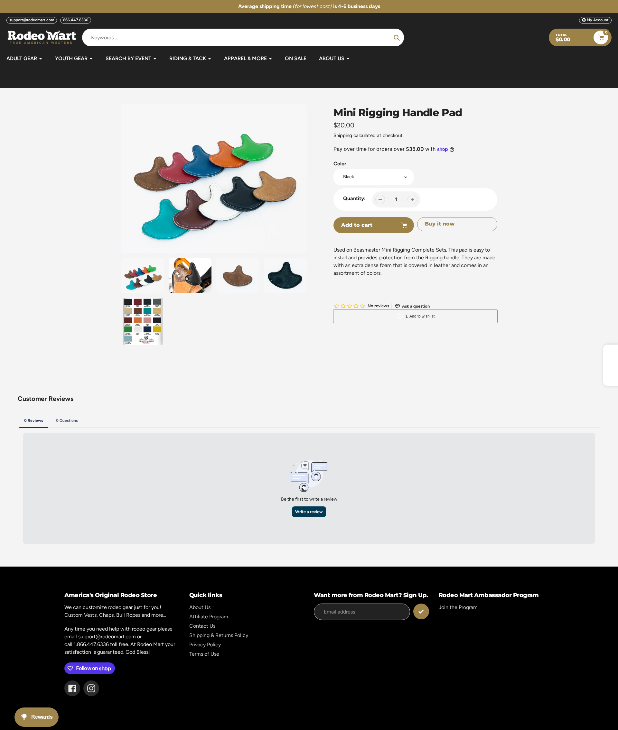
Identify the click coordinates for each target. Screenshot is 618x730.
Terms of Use (204, 654)
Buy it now (439, 224)
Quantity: (354, 198)
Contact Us (202, 626)
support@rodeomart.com (31, 20)
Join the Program (458, 607)
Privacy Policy (205, 645)
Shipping (342, 135)
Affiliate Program (208, 617)
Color (339, 164)
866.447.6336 (75, 20)
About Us (200, 607)
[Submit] (421, 611)
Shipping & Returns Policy (218, 635)
